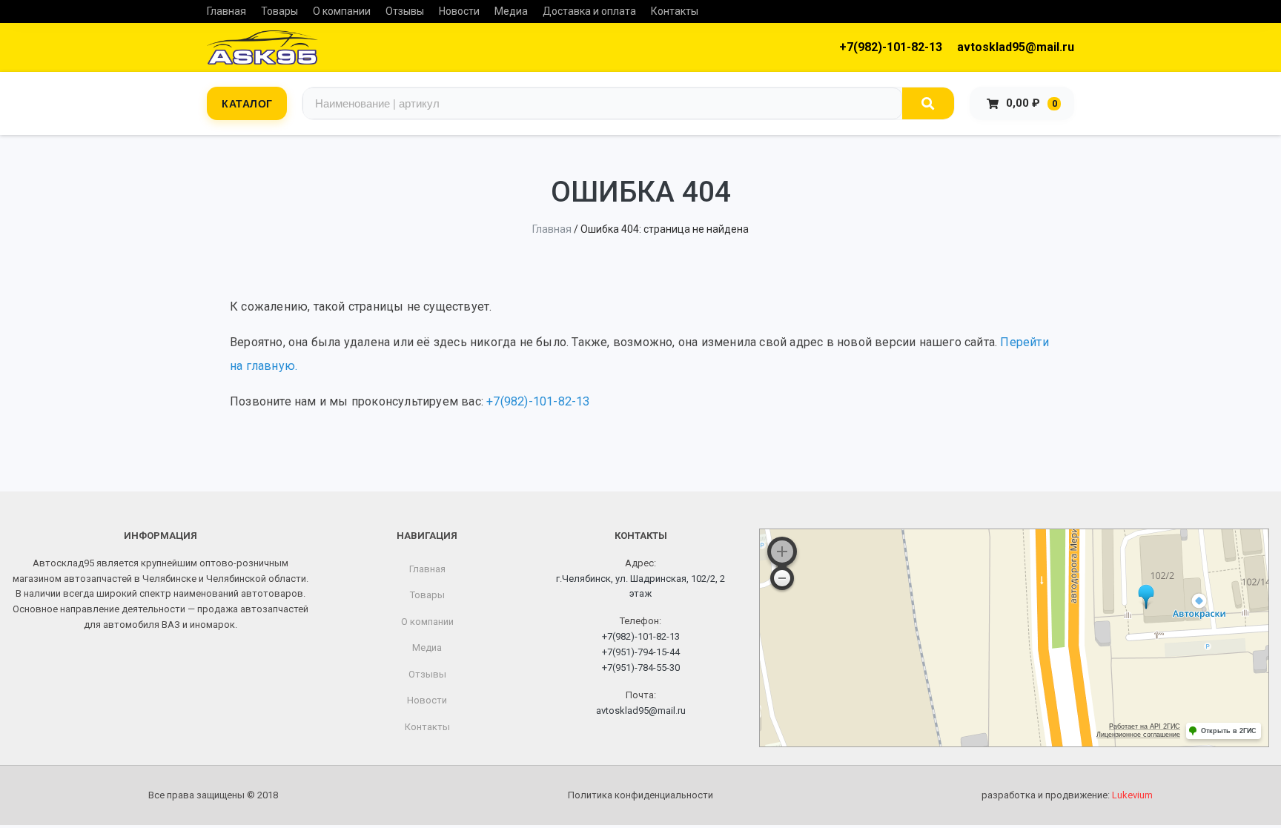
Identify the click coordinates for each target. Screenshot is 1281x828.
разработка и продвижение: (1067, 795)
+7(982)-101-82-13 (890, 47)
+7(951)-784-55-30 (641, 667)
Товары (279, 11)
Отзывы (404, 11)
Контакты (674, 11)
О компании (342, 11)
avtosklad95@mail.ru (1015, 47)
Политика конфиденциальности (640, 795)
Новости (459, 11)
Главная (226, 11)
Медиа (511, 11)
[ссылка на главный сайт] (262, 47)
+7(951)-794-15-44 (641, 652)
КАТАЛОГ (247, 103)
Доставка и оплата (589, 11)
